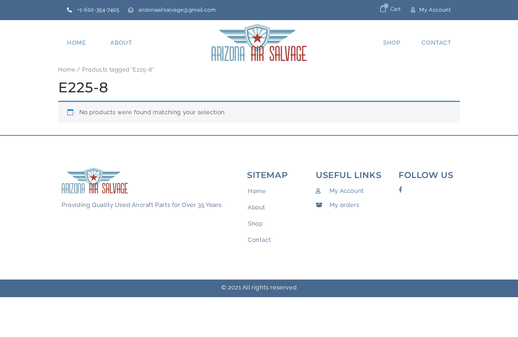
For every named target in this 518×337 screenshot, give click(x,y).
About (121, 42)
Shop (391, 42)
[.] (387, 10)
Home (76, 42)
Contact (436, 42)
